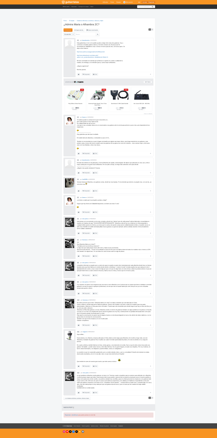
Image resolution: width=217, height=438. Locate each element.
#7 (78, 239)
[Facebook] (73, 431)
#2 (78, 117)
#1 (78, 40)
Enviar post (68, 30)
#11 (78, 331)
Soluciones (74, 6)
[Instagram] (64, 431)
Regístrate (151, 2)
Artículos (105, 2)
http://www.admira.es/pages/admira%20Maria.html (91, 52)
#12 (78, 372)
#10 (78, 300)
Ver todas (148, 82)
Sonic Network (77, 426)
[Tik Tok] (70, 431)
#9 (78, 282)
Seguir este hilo (79, 30)
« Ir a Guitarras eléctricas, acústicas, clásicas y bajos (77, 398)
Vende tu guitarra (86, 426)
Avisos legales (113, 426)
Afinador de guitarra (104, 426)
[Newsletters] (83, 431)
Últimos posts (66, 6)
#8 (78, 262)
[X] (76, 431)
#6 (78, 218)
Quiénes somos (94, 426)
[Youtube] (67, 431)
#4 (78, 179)
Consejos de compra (83, 6)
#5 (78, 197)
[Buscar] (152, 6)
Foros (112, 2)
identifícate (75, 415)
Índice (91, 6)
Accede (145, 2)
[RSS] (79, 431)
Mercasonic (129, 2)
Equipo (118, 2)
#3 (78, 160)
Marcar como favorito (93, 30)
